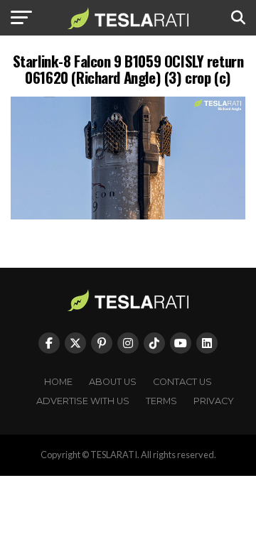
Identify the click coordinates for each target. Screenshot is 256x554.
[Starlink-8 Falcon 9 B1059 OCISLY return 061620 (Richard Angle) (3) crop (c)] (128, 215)
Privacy (213, 401)
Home (58, 381)
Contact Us (182, 381)
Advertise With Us (82, 401)
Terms (161, 401)
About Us (113, 381)
